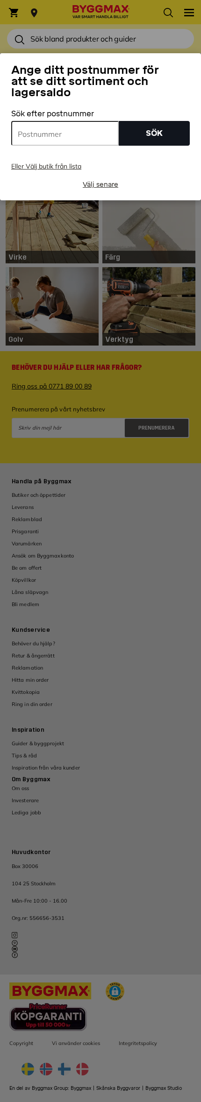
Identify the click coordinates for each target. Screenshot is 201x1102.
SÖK (154, 133)
